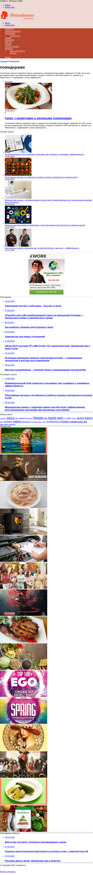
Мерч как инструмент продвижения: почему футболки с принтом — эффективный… (42, 248)
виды (2, 422)
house (38, 418)
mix (45, 418)
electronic (29, 418)
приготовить (4, 424)
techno (80, 418)
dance (11, 417)
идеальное (26, 422)
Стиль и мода (12, 47)
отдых (65, 421)
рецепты (12, 424)
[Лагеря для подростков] (23, 588)
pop (65, 418)
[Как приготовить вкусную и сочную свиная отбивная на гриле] (23, 642)
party (60, 417)
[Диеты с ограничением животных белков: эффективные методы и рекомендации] (23, 669)
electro (22, 418)
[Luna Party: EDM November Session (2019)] (23, 777)
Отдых (8, 38)
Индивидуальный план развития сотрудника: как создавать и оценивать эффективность (44, 154)
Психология (15, 36)
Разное (8, 49)
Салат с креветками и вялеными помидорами (38, 118)
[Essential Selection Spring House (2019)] (23, 723)
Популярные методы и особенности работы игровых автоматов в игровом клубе (41, 177)
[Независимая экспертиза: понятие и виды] (23, 561)
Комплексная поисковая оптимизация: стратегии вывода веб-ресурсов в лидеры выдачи (45, 225)
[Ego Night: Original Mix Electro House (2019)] (23, 696)
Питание (9, 40)
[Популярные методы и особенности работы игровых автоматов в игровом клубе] (18, 175)
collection (3, 418)
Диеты (8, 42)
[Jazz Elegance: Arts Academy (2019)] (23, 480)
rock (69, 418)
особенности (53, 421)
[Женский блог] (17, 19)
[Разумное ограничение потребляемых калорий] (23, 804)
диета (17, 421)
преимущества (78, 421)
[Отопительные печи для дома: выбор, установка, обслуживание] (23, 534)
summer (74, 418)
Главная (4, 61)
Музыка (13, 53)
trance (89, 417)
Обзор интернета (17, 51)
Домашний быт (13, 31)
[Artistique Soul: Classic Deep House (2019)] (23, 750)
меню (39, 422)
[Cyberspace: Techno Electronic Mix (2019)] (23, 615)
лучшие (34, 422)
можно (44, 422)
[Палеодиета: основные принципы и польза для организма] (23, 831)
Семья (8, 44)
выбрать (8, 421)
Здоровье (10, 34)
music (52, 418)
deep (17, 418)
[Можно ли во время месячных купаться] (23, 453)
